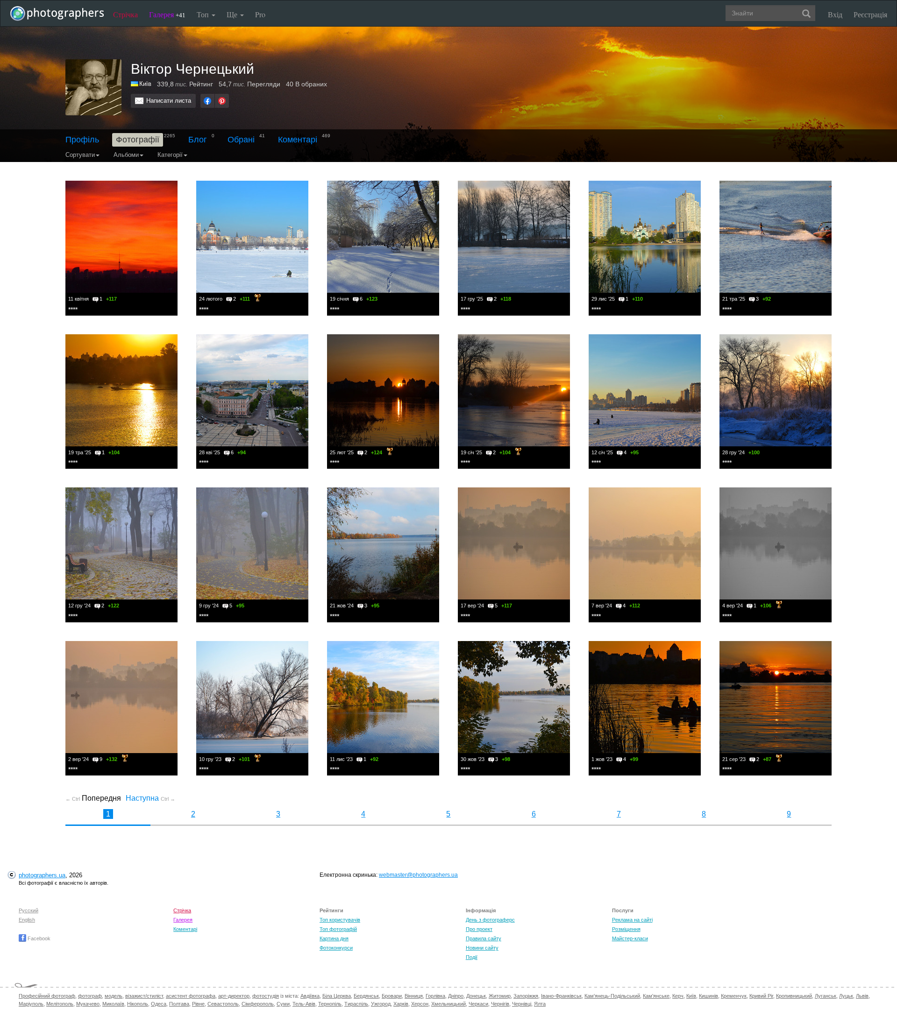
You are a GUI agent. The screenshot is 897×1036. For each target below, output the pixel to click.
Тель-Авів (303, 1004)
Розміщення (626, 929)
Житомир (500, 996)
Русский (28, 910)
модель (113, 996)
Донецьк (476, 996)
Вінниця (414, 996)
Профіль (82, 139)
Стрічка (125, 14)
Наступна (150, 798)
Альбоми (126, 154)
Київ (691, 996)
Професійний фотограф (47, 996)
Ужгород (381, 1004)
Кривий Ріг (761, 996)
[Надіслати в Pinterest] (222, 101)
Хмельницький (448, 1004)
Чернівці (521, 1004)
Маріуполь (31, 1004)
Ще (233, 14)
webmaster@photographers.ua (418, 875)
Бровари (392, 996)
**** (73, 309)
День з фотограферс (490, 920)
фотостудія (265, 996)
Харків (400, 1004)
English (27, 920)
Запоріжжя (525, 996)
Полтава (179, 1004)
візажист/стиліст (144, 996)
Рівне (198, 1004)
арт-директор (233, 996)
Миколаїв (113, 1004)
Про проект (479, 929)
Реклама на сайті (632, 920)
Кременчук (734, 996)
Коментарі (297, 139)
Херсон (419, 1004)
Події (471, 957)
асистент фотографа (190, 996)
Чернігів (500, 1004)
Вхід (835, 14)
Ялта (540, 1004)
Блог (197, 139)
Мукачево (88, 1004)
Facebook (38, 938)
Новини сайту (482, 948)
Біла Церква (336, 996)
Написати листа (168, 100)
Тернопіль (330, 1004)
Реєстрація (870, 14)
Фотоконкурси (336, 948)
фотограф (90, 996)
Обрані (241, 139)
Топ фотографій (338, 929)
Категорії (170, 154)
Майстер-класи (630, 938)
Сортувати (80, 154)
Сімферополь (258, 1004)
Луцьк (846, 996)
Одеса (158, 1004)
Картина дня (334, 938)
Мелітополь (59, 1004)
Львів (862, 996)
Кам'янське (656, 996)
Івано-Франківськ (561, 996)
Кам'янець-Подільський (612, 996)
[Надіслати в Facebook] (207, 101)
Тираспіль (356, 1004)
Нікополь (137, 1004)
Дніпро (455, 996)
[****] (121, 237)
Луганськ (825, 996)
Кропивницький (794, 996)
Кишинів (708, 996)
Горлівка (435, 996)
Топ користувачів (340, 920)
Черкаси (478, 1004)
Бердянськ (366, 996)
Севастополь (223, 1004)
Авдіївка (310, 996)
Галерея (167, 14)
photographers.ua (42, 875)
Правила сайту (483, 938)
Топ (204, 14)
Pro (260, 14)
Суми (283, 1004)
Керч (677, 996)
